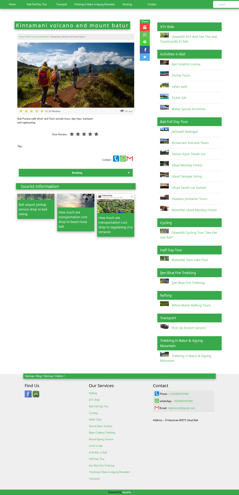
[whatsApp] (123, 159)
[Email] (130, 159)
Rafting (93, 393)
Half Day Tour (96, 458)
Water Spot (95, 419)
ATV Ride (94, 399)
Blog (38, 376)
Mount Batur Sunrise (100, 426)
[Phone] (116, 159)
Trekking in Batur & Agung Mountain (94, 4)
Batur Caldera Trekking (102, 432)
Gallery (59, 376)
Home (12, 4)
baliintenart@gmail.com (181, 408)
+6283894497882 (179, 393)
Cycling (93, 412)
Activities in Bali (98, 452)
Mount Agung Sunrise (101, 439)
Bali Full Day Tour (37, 4)
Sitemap (29, 376)
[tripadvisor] (35, 395)
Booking (127, 4)
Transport (61, 4)
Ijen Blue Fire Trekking (101, 465)
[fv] (28, 395)
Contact (151, 4)
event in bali (95, 445)
